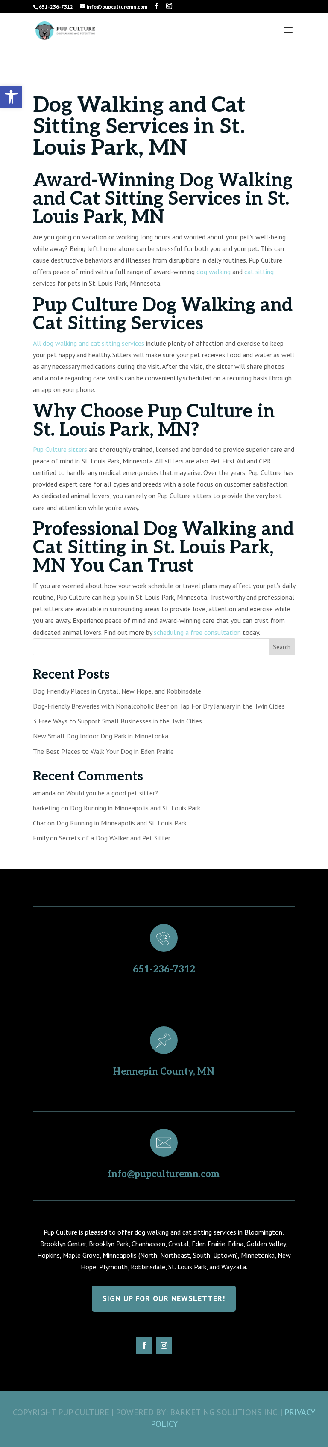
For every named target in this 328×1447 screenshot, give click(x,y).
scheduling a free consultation (197, 632)
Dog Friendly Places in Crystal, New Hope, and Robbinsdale (117, 691)
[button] (11, 97)
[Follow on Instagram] (164, 1345)
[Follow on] (184, 1345)
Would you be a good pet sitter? (112, 793)
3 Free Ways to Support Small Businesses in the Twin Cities (117, 721)
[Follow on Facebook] (144, 1345)
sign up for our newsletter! (163, 1298)
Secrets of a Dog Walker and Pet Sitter (114, 838)
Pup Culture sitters (60, 449)
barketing (46, 808)
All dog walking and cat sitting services (88, 343)
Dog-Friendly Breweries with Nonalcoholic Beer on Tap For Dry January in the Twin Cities (159, 706)
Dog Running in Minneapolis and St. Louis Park (135, 808)
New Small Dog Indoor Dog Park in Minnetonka (100, 736)
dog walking (213, 271)
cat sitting (259, 271)
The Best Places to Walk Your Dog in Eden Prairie (103, 751)
